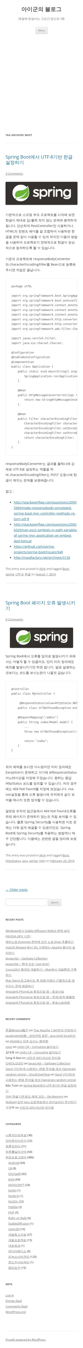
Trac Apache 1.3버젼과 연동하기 (54, 1030)
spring (10, 574)
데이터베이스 (17, 1251)
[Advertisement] (41, 77)
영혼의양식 (13, 1146)
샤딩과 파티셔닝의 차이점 (43, 1058)
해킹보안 (14, 1268)
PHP (11, 1212)
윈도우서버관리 (18, 1262)
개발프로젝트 (17, 1240)
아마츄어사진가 (16, 1141)
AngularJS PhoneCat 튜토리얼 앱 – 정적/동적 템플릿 (40, 997)
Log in (10, 1295)
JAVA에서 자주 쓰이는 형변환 (29, 1041)
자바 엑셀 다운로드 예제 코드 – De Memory (34, 1096)
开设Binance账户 (17, 1030)
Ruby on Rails (17, 1218)
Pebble (13, 1207)
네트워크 (14, 1246)
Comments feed (16, 1306)
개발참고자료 (17, 1234)
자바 (42, 861)
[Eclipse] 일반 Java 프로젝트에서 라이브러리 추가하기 (41, 1102)
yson (9, 1047)
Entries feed (14, 1301)
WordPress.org (16, 1312)
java (25, 861)
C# (10, 1168)
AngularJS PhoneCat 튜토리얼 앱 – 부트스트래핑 (38, 1002)
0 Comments (14, 619)
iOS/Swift (14, 1174)
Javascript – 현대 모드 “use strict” (28, 964)
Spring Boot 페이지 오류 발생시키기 (40, 605)
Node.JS (13, 1196)
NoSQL (13, 1201)
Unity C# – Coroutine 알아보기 (38, 1047)
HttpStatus (13, 861)
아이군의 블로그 (41, 9)
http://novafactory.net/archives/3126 (42, 557)
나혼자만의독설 (16, 1135)
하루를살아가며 (16, 1152)
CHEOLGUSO (14, 1063)
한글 (28, 574)
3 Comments (14, 173)
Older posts (17, 889)
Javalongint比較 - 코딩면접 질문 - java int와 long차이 (41, 1036)
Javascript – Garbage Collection (26, 958)
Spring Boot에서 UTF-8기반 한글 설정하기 (39, 159)
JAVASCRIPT (16, 1185)
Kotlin (12, 1190)
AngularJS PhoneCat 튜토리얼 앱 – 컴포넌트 (35, 991)
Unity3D (13, 1229)
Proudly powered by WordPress (26, 1340)
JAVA (42, 569)
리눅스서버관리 (18, 1257)
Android (13, 1163)
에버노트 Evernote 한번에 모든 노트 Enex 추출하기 (40, 942)
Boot (65, 569)
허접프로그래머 (16, 1157)
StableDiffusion (18, 1223)
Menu (41, 30)
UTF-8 (19, 574)
